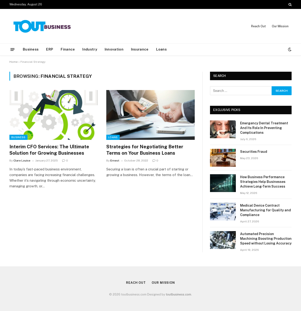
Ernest (114, 160)
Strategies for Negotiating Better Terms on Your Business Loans (144, 150)
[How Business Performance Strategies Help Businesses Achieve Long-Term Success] (223, 183)
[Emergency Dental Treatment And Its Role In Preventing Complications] (223, 129)
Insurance (140, 49)
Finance (68, 49)
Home (13, 61)
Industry (89, 49)
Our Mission (280, 26)
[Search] (290, 4)
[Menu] (13, 49)
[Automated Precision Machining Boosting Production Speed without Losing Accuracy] (223, 240)
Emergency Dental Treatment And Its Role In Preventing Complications (264, 127)
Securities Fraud (253, 152)
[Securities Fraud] (223, 158)
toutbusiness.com (178, 294)
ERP (49, 49)
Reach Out (258, 26)
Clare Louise (21, 160)
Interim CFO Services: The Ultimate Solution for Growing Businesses (49, 150)
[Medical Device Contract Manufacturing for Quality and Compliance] (223, 211)
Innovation (114, 49)
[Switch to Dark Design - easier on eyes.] (289, 49)
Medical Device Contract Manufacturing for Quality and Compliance (265, 210)
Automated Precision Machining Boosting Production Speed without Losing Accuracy (266, 238)
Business (31, 49)
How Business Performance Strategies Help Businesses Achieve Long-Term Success (262, 181)
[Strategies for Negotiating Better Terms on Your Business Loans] (150, 115)
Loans (161, 49)
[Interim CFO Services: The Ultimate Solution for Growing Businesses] (53, 115)
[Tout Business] (42, 26)
